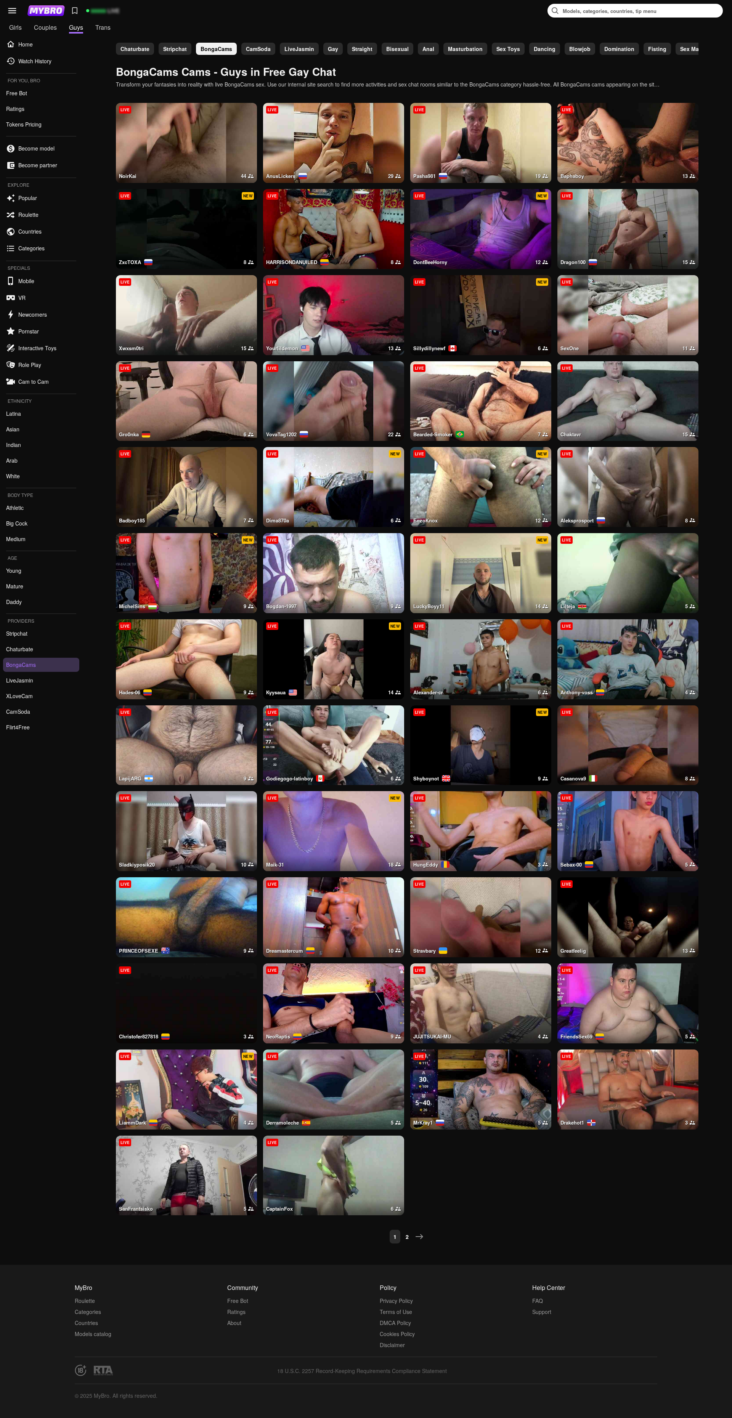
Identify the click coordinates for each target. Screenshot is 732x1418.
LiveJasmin (299, 49)
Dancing (544, 49)
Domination (619, 49)
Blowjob (580, 49)
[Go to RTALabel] (103, 1370)
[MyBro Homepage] (46, 10)
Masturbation (465, 49)
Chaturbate (134, 49)
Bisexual (397, 49)
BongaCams (216, 49)
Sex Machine (696, 49)
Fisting (657, 49)
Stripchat (175, 49)
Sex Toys (508, 49)
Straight (362, 49)
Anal (428, 49)
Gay (333, 49)
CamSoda (258, 49)
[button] (12, 10)
